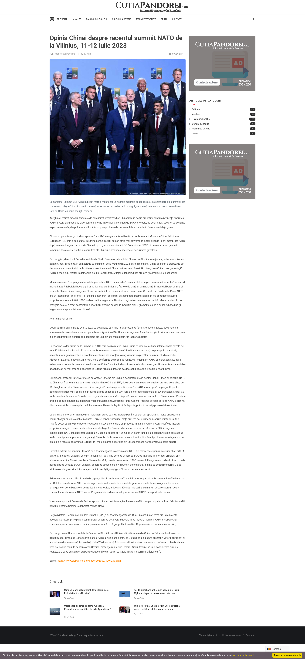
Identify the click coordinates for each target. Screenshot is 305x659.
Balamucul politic (201, 119)
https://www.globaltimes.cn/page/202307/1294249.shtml (90, 560)
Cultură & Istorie (200, 123)
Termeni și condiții (208, 635)
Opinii (195, 133)
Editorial (196, 109)
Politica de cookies (231, 635)
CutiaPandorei (68, 54)
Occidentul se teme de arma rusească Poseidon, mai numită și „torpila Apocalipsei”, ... (87, 609)
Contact (250, 635)
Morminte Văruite (201, 128)
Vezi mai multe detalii (243, 655)
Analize (196, 114)
